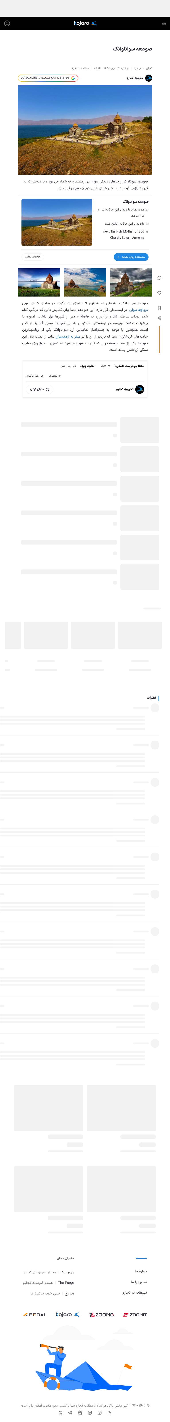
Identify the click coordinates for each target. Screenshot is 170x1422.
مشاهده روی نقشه (133, 257)
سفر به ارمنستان (68, 336)
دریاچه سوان (138, 310)
